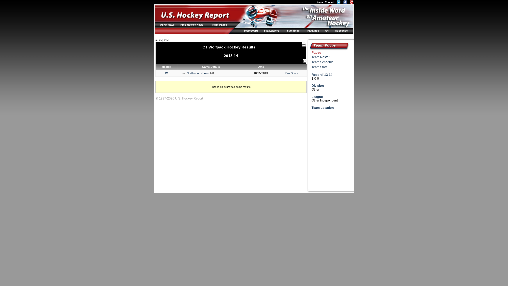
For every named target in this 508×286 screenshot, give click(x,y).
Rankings (313, 30)
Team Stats (319, 67)
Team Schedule (323, 62)
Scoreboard (250, 30)
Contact (329, 2)
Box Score (291, 73)
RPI (327, 30)
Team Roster (320, 57)
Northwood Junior (198, 73)
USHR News (167, 24)
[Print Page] (304, 44)
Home (319, 2)
